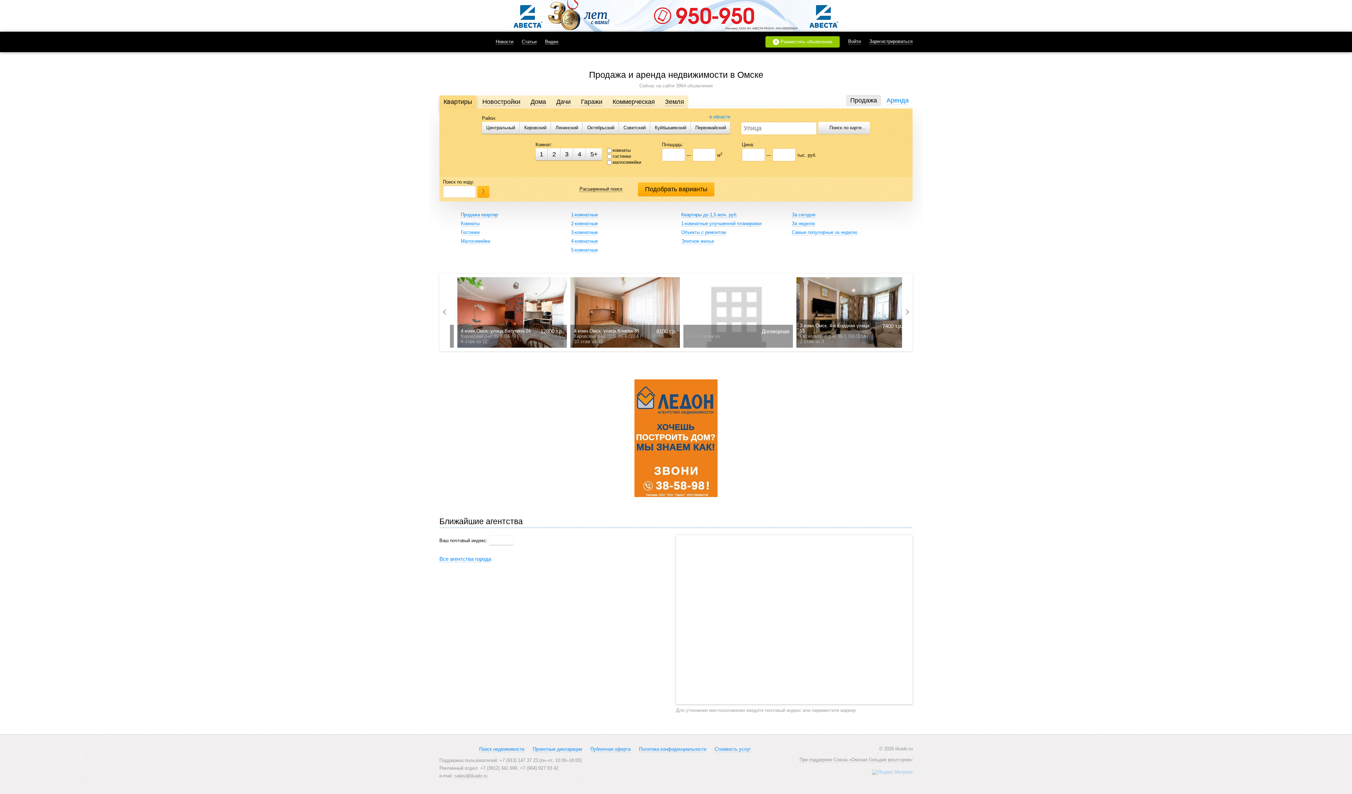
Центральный (500, 127)
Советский (635, 127)
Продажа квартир (479, 214)
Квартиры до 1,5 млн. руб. (709, 214)
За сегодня (803, 214)
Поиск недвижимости (501, 749)
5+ (594, 154)
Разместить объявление (803, 41)
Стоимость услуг (733, 749)
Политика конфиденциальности (672, 749)
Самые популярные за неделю (824, 232)
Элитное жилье (697, 241)
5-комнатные (584, 250)
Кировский (535, 127)
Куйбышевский (670, 127)
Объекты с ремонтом (703, 232)
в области (719, 116)
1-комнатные (584, 214)
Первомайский (710, 127)
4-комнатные (584, 241)
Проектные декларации (557, 749)
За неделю (803, 223)
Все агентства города (465, 559)
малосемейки (627, 162)
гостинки (622, 156)
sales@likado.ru (471, 776)
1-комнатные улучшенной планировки (721, 223)
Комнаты (470, 223)
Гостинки (470, 232)
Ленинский (567, 127)
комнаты (622, 150)
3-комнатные (584, 232)
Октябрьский (600, 127)
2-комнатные (584, 223)
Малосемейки (475, 241)
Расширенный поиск (601, 189)
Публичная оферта (610, 749)
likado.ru (458, 42)
